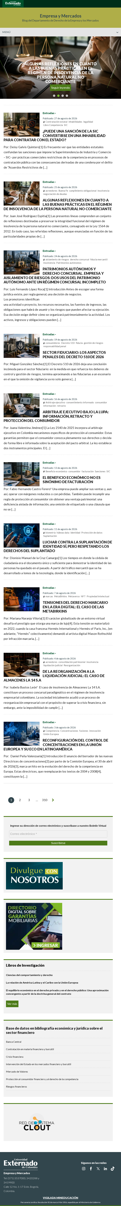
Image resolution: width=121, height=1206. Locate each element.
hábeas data (63, 532)
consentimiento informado (80, 402)
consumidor (101, 402)
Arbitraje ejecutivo (55, 402)
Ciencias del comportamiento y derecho (29, 974)
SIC (66, 125)
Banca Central (13, 1041)
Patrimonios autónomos (68, 262)
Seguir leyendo (60, 87)
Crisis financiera (14, 1056)
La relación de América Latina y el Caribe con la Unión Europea (42, 982)
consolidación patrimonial (71, 662)
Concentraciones (69, 730)
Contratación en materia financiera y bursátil (30, 1049)
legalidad (88, 121)
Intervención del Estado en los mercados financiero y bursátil (38, 1064)
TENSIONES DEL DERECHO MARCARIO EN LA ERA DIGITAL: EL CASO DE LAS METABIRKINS (75, 606)
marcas (49, 596)
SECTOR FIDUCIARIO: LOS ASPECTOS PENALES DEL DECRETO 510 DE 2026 (74, 354)
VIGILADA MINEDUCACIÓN (60, 1197)
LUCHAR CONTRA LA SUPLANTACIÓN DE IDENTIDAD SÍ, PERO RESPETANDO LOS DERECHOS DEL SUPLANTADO (58, 546)
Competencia (52, 730)
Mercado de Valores (17, 1071)
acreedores (51, 190)
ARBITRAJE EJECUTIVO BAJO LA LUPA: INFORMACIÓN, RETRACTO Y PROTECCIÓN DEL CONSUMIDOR (56, 416)
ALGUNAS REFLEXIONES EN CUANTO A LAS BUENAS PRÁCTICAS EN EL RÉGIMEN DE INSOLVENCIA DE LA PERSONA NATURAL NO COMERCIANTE (58, 204)
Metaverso (74, 596)
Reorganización (72, 665)
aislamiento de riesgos (57, 259)
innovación (95, 730)
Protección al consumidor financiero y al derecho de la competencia (42, 1079)
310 (44, 800)
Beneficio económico (56, 471)
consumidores (53, 342)
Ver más (12, 1003)
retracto (61, 405)
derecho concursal (79, 259)
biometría (51, 532)
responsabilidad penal (54, 346)
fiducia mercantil (98, 259)
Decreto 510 (68, 342)
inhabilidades (75, 121)
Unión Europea (51, 734)
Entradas (48, 113)
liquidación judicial (53, 665)
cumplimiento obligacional (82, 190)
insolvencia (103, 190)
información (49, 405)
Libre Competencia (53, 125)
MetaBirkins (60, 596)
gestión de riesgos (93, 342)
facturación (88, 471)
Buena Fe (63, 190)
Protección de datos (91, 532)
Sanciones (100, 471)
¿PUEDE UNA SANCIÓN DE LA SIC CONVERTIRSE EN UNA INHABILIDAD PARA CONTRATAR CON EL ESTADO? (55, 135)
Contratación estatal (56, 121)
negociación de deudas (55, 194)
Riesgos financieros (16, 1086)
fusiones (83, 730)
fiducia (79, 342)
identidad (75, 532)
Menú (6, 31)
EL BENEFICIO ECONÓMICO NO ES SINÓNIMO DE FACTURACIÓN (72, 479)
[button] (117, 38)
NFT (83, 596)
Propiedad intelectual (98, 596)
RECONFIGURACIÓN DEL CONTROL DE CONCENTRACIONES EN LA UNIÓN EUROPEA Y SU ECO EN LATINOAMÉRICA (56, 744)
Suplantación (50, 535)
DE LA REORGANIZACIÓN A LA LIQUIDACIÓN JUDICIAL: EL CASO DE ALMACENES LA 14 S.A (54, 675)
